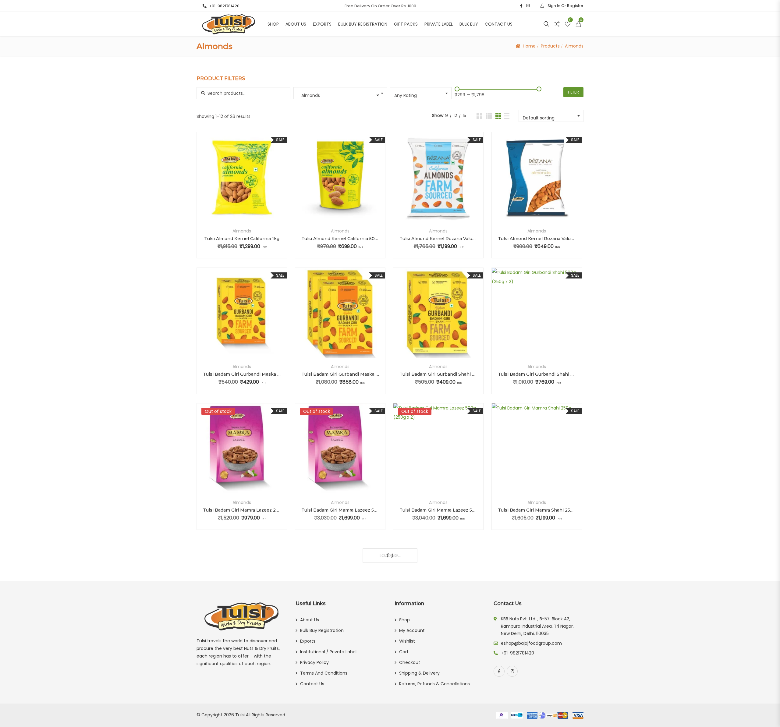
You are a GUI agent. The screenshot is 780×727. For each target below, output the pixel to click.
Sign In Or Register (565, 6)
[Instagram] (512, 671)
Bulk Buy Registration (362, 24)
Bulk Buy (468, 24)
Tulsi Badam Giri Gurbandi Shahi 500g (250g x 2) (537, 374)
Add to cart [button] (225, 186)
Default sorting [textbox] (539, 118)
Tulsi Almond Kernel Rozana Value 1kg (438, 238)
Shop (273, 24)
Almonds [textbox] (338, 95)
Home (529, 46)
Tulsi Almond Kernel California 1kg (241, 238)
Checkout (409, 662)
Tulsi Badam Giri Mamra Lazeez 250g (242, 510)
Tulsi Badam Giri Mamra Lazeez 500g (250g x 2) (438, 510)
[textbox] (421, 95)
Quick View (242, 207)
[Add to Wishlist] (242, 186)
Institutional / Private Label (328, 652)
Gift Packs (406, 24)
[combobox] (340, 93)
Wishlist (407, 641)
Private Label (438, 24)
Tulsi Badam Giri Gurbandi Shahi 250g (438, 374)
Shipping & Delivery (419, 673)
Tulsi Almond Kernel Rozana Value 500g (537, 238)
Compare (258, 186)
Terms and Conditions (323, 673)
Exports (322, 24)
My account (412, 630)
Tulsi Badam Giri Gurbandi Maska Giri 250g (242, 374)
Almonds (241, 231)
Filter (573, 92)
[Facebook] (499, 671)
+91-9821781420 (224, 6)
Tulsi (240, 715)
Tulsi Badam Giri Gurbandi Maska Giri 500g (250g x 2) (340, 374)
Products (550, 46)
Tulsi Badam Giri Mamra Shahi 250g (537, 510)
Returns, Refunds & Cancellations (434, 684)
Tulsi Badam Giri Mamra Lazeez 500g (340, 510)
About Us (295, 24)
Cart (404, 652)
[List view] (506, 116)
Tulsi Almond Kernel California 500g (340, 238)
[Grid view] (479, 116)
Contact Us (498, 24)
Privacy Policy (314, 662)
